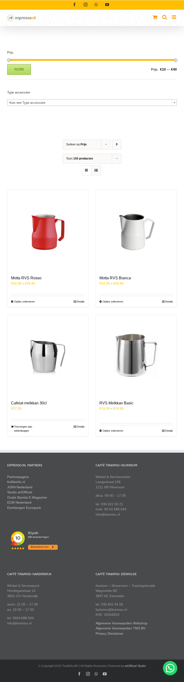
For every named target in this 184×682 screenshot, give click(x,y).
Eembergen (16, 508)
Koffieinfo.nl (16, 482)
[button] (170, 668)
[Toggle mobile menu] (174, 17)
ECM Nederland (19, 502)
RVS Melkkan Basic (116, 403)
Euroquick (33, 508)
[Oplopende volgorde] (116, 144)
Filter (19, 69)
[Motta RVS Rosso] (47, 230)
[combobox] (92, 102)
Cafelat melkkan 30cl (29, 403)
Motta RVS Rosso (26, 278)
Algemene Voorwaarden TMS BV (120, 628)
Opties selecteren (24, 301)
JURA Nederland (19, 487)
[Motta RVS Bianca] (136, 230)
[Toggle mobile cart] (155, 17)
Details (81, 301)
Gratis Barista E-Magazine (27, 497)
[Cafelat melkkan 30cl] (47, 355)
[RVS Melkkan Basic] (136, 355)
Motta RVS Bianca (115, 278)
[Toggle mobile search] (164, 17)
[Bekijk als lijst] (96, 170)
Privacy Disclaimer (109, 633)
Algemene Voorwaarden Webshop (121, 623)
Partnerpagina (18, 477)
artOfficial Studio (135, 666)
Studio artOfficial (19, 492)
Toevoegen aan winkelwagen (23, 428)
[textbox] (92, 102)
